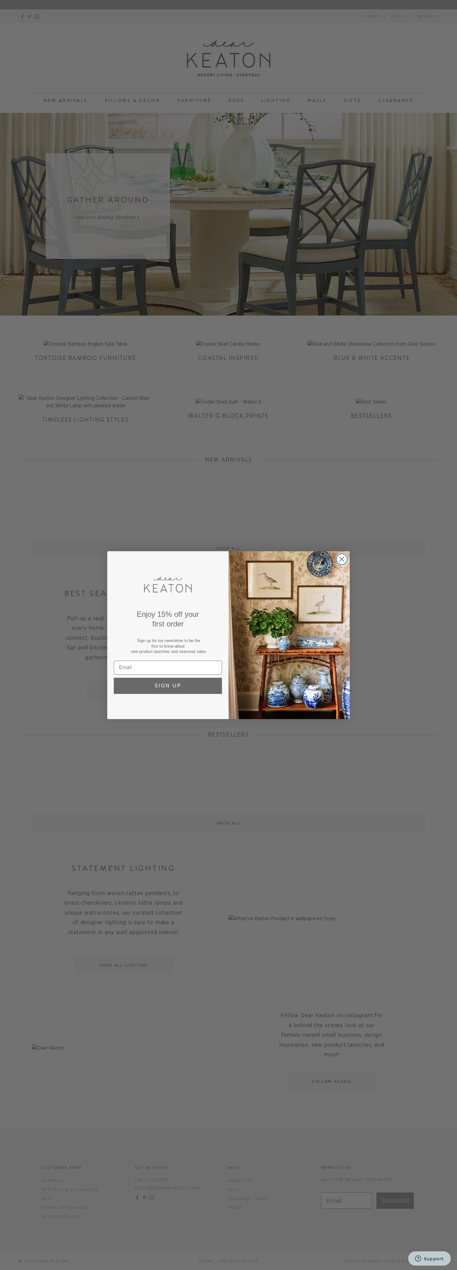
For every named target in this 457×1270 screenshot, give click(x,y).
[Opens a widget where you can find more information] (429, 1259)
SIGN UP (168, 685)
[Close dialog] (341, 559)
